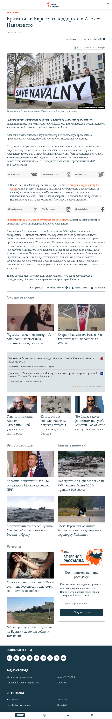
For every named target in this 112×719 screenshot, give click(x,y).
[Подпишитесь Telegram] (36, 658)
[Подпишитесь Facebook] (16, 658)
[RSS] (50, 658)
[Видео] (68, 715)
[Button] (73, 39)
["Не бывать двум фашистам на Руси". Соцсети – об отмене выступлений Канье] (90, 404)
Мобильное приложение (19, 677)
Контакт (61, 683)
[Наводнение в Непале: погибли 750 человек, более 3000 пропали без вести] (81, 464)
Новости (12, 12)
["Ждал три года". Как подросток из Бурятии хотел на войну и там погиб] (30, 610)
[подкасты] (44, 715)
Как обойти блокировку (19, 705)
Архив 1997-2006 (66, 677)
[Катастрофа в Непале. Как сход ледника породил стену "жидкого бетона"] (56, 404)
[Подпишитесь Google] (9, 658)
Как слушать (13, 700)
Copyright (62, 705)
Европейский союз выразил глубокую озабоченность (38, 220)
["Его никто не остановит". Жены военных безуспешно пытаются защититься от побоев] (30, 565)
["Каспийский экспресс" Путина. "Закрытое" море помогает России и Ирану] (30, 509)
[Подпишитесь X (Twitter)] (23, 658)
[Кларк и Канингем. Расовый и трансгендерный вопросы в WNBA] (81, 317)
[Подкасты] (57, 658)
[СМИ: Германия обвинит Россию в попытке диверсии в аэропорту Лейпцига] (81, 509)
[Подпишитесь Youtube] (30, 658)
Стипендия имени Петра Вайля (23, 683)
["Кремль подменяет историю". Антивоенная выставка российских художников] (30, 317)
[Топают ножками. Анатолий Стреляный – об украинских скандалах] (22, 404)
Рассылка (62, 700)
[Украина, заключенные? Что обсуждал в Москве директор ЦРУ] (30, 464)
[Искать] (92, 715)
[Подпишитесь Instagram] (43, 658)
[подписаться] (63, 658)
